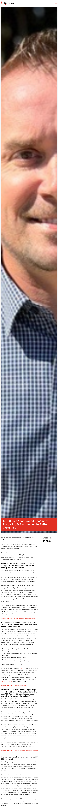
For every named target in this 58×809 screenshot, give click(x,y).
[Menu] (56, 3)
